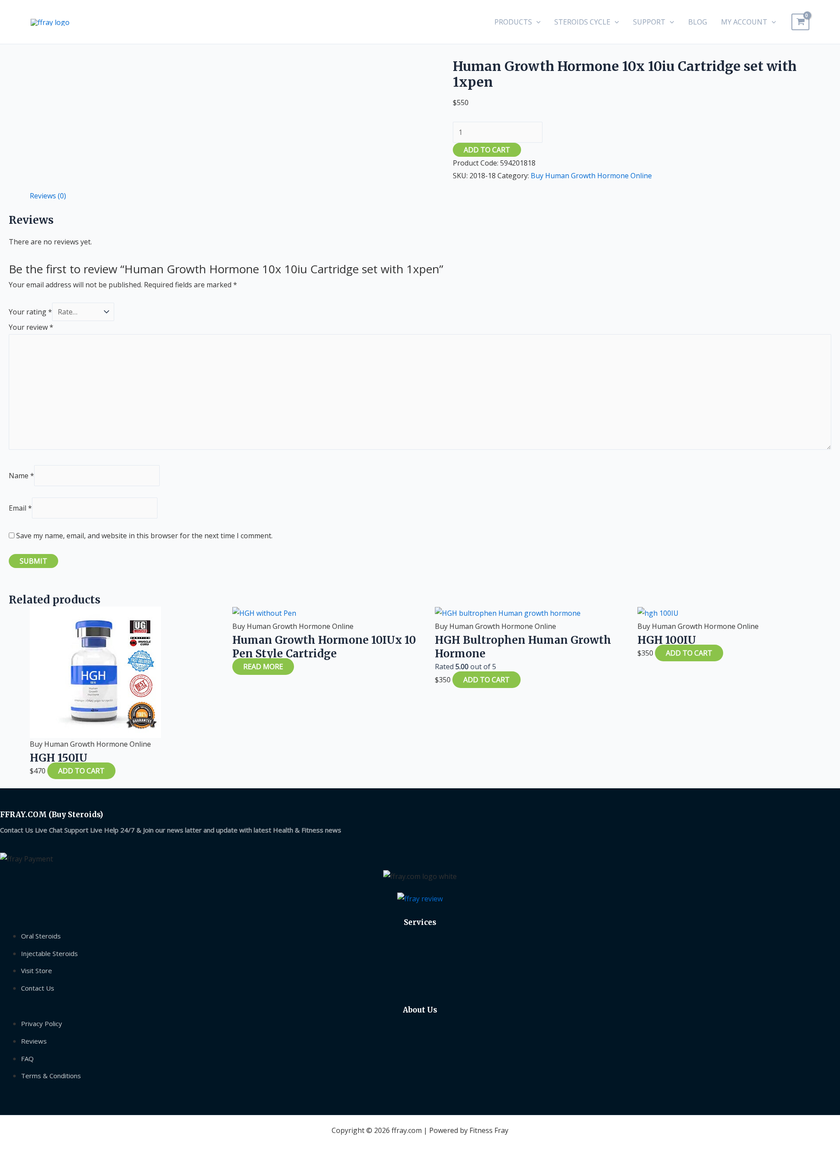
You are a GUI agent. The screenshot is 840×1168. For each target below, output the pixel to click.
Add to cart (487, 150)
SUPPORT (649, 22)
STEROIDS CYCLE (582, 22)
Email (20, 508)
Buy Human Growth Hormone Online (591, 175)
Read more (263, 666)
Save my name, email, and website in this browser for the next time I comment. (144, 535)
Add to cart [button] (81, 771)
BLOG (697, 22)
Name (21, 475)
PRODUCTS (513, 22)
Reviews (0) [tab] (48, 196)
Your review (31, 327)
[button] (536, 22)
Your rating (30, 312)
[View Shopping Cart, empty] (800, 22)
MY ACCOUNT (744, 22)
